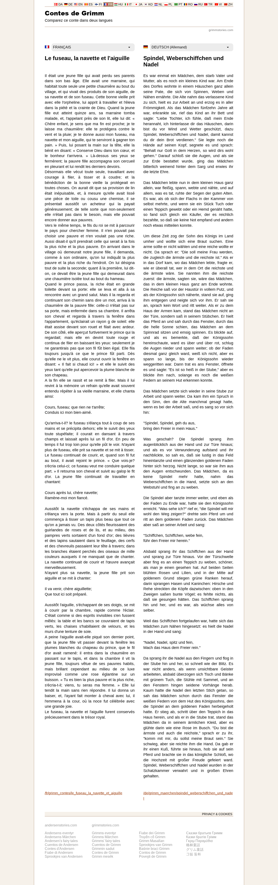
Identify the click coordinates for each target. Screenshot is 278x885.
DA (60, 4)
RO (190, 4)
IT (130, 4)
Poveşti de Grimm (152, 856)
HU (120, 4)
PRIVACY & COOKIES (217, 814)
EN (80, 4)
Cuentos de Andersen (61, 845)
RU (200, 4)
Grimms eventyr (104, 833)
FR (110, 4)
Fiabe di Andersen (59, 852)
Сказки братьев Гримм (204, 833)
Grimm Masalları (151, 841)
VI (220, 4)
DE (70, 4)
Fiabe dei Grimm (152, 833)
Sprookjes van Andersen (64, 856)
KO (150, 4)
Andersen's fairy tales (61, 841)
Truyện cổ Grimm (152, 837)
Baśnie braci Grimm (154, 849)
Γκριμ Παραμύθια (199, 841)
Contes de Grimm (74, 12)
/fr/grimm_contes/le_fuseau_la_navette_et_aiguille (83, 793)
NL (160, 4)
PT (180, 4)
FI (100, 4)
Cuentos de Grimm (106, 845)
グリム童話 (195, 849)
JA (140, 4)
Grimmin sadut (103, 849)
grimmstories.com (221, 30)
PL (170, 4)
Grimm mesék (102, 856)
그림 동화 (193, 854)
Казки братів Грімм (201, 837)
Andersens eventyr (59, 833)
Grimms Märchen (105, 837)
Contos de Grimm (152, 852)
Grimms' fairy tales (106, 841)
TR (210, 4)
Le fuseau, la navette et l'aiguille (87, 58)
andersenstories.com (61, 825)
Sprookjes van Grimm (155, 845)
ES (91, 4)
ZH (230, 4)
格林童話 (193, 845)
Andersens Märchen (60, 837)
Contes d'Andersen (59, 849)
